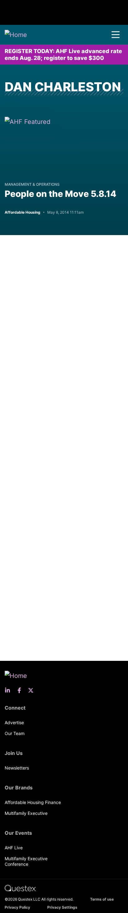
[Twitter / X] (32, 690)
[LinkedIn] (9, 690)
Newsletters (17, 767)
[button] (115, 35)
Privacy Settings (62, 907)
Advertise (14, 722)
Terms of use (102, 899)
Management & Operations (32, 184)
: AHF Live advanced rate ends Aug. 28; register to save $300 (63, 54)
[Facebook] (21, 690)
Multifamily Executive (26, 813)
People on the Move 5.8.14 (60, 194)
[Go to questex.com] (20, 887)
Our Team (15, 733)
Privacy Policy (17, 907)
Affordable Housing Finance (33, 802)
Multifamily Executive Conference (26, 861)
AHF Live (14, 847)
